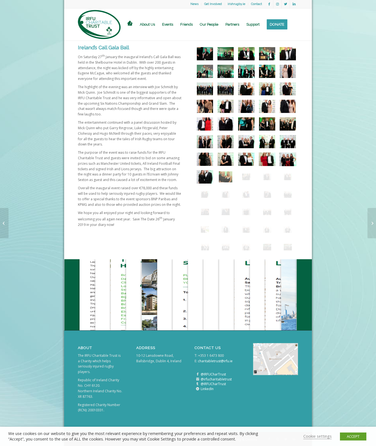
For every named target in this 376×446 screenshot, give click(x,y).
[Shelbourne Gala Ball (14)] (205, 106)
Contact (256, 4)
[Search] (294, 24)
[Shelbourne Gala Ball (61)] (267, 212)
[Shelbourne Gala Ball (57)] (225, 247)
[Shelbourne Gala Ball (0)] (205, 54)
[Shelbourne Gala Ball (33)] (205, 177)
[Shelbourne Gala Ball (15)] (225, 106)
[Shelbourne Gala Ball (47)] (287, 212)
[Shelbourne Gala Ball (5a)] (246, 71)
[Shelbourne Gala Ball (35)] (246, 141)
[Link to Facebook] (269, 4)
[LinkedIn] (197, 388)
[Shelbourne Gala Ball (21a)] (246, 177)
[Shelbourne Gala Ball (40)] (246, 194)
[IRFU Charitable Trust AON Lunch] (4, 223)
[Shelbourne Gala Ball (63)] (287, 247)
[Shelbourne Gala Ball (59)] (246, 247)
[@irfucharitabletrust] (197, 379)
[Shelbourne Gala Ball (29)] (205, 159)
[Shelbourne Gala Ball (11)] (246, 89)
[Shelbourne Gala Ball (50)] (246, 54)
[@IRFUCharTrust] (197, 374)
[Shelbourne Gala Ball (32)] (267, 159)
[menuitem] (194, 4)
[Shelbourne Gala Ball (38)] (205, 194)
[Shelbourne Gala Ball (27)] (267, 141)
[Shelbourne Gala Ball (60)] (246, 229)
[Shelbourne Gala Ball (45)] (287, 54)
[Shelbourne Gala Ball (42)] (287, 194)
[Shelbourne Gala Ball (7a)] (287, 71)
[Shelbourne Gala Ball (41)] (267, 194)
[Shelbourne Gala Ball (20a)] (225, 124)
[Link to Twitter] (286, 4)
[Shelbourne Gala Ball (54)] (267, 229)
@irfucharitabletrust (216, 379)
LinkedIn (207, 388)
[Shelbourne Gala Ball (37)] (287, 177)
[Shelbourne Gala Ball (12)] (267, 89)
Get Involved (213, 4)
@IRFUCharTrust (213, 374)
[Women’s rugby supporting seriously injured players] (371, 223)
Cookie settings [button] (317, 436)
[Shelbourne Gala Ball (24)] (287, 124)
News (194, 4)
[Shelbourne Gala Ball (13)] (287, 89)
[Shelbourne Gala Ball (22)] (246, 124)
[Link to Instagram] (277, 4)
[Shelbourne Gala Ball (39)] (225, 194)
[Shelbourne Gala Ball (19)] (205, 124)
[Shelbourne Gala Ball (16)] (246, 106)
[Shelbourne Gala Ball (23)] (267, 124)
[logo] (99, 24)
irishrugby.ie (236, 4)
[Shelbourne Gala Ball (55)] (287, 229)
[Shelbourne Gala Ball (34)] (225, 177)
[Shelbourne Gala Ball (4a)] (225, 71)
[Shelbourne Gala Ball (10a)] (287, 141)
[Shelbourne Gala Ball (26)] (225, 141)
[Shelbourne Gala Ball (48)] (225, 54)
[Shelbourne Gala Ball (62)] (267, 247)
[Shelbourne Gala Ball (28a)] (287, 159)
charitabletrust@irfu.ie (215, 361)
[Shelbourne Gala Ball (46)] (246, 212)
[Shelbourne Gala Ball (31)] (246, 159)
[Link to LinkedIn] (294, 4)
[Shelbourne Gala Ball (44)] (225, 212)
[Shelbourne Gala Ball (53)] (225, 229)
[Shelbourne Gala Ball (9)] (225, 89)
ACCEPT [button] (353, 436)
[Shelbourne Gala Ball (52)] (205, 229)
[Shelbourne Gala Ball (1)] (267, 54)
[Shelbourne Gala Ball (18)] (287, 106)
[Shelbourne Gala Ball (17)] (267, 106)
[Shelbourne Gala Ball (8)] (205, 89)
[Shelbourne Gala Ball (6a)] (267, 71)
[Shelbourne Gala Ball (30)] (225, 159)
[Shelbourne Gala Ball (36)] (267, 177)
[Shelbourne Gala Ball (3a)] (205, 71)
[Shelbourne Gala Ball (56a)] (205, 247)
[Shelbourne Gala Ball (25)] (205, 141)
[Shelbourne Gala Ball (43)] (205, 212)
